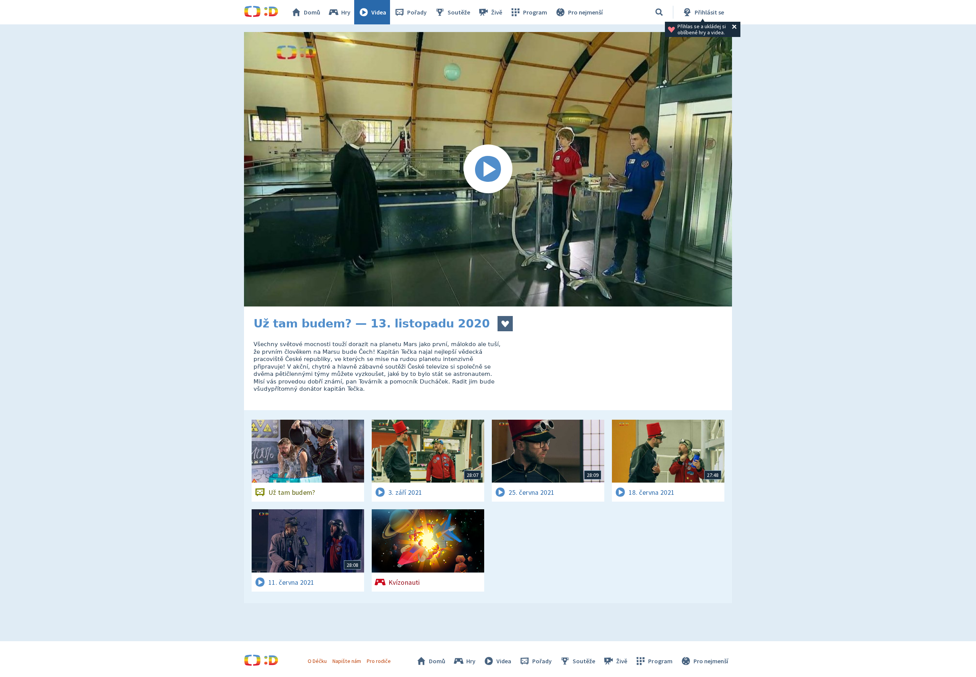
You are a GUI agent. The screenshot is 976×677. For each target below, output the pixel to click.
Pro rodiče (379, 661)
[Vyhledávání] (659, 12)
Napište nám (346, 661)
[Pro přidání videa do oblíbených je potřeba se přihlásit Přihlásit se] (505, 323)
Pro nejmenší (585, 12)
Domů (312, 12)
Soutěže (459, 12)
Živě (496, 12)
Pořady (417, 12)
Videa (378, 12)
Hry (345, 12)
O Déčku (317, 661)
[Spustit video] (488, 169)
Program (535, 12)
